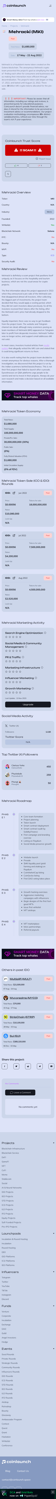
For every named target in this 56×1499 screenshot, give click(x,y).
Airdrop (5, 1402)
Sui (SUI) (15, 1036)
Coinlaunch (14, 5)
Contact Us (23, 1471)
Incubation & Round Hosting (15, 1239)
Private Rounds (9, 1358)
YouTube (6, 1286)
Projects (14, 26)
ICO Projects (7, 1205)
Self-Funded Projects (11, 1222)
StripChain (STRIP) (22, 1017)
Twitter (5, 1281)
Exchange (6, 1324)
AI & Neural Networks (12, 1187)
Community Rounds (11, 1367)
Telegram (6, 1277)
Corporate (6, 1316)
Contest (5, 1424)
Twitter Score (14, 736)
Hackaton (6, 1437)
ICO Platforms (8, 1261)
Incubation (6, 1243)
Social (4, 1183)
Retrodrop (6, 1406)
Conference (7, 1445)
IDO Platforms (8, 1256)
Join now (41, 20)
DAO (4, 1329)
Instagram (6, 1295)
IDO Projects (7, 1192)
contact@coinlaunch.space (16, 1479)
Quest (4, 1428)
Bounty (5, 1410)
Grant (4, 1432)
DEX (4, 1252)
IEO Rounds (7, 1389)
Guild (4, 1333)
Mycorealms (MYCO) (24, 997)
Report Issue (45, 158)
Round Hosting (9, 1248)
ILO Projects (7, 1209)
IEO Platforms (8, 1265)
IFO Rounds (7, 1397)
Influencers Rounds (11, 1371)
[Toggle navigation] (50, 6)
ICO (52, 255)
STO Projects (8, 1200)
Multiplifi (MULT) (20, 979)
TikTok (4, 1290)
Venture (5, 1311)
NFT (3, 1166)
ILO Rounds (7, 1393)
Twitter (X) (14, 725)
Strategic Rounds (10, 1363)
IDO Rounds (7, 1376)
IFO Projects (7, 1213)
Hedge (5, 1342)
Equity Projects (8, 1218)
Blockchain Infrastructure (13, 1148)
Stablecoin (6, 1179)
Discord (5, 1299)
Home (4, 26)
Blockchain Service (10, 1153)
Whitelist (6, 1441)
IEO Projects (7, 1196)
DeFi (4, 1157)
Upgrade (28, 704)
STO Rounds (7, 1384)
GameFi (5, 1161)
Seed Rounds (8, 1354)
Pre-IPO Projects (9, 1226)
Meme (49, 212)
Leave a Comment (22, 1092)
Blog (7, 1471)
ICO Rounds (7, 1380)
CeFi (4, 1170)
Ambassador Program (12, 1419)
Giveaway (6, 1415)
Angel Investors (9, 1337)
